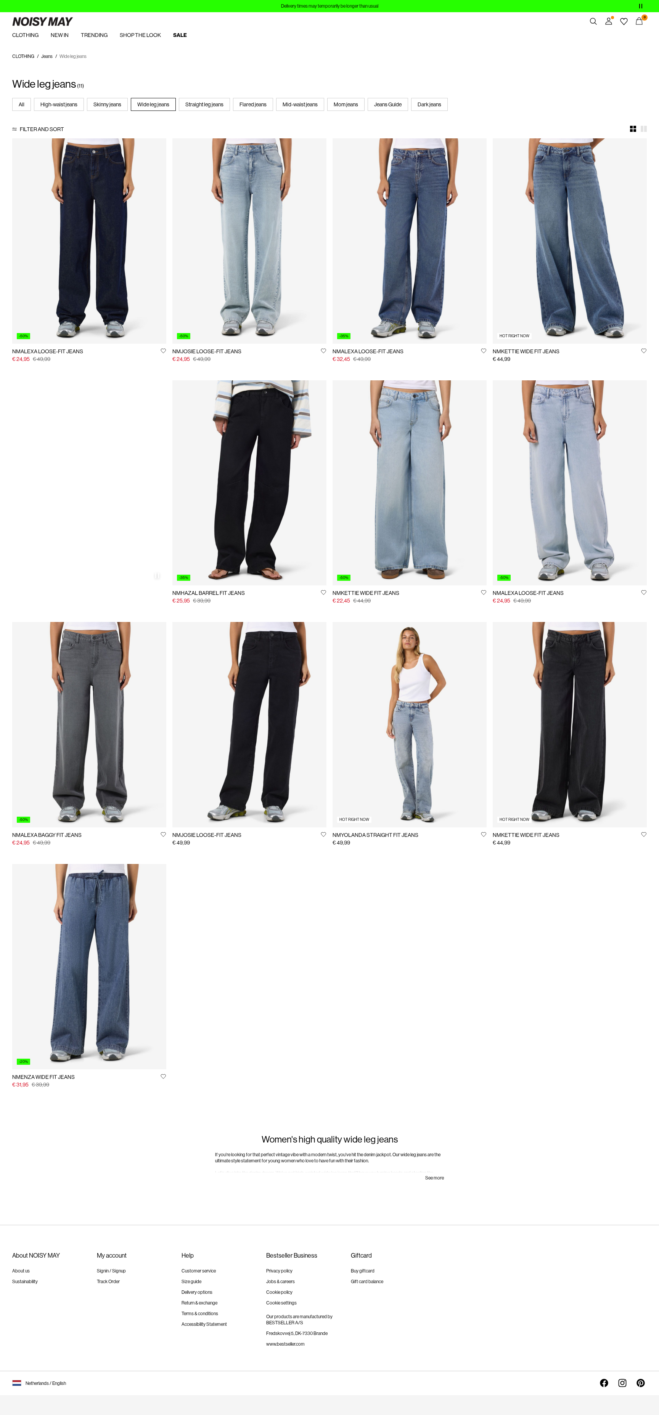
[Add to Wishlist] (163, 350)
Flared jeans (253, 104)
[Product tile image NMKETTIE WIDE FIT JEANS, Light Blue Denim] (410, 483)
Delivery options (197, 1292)
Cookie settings (281, 1303)
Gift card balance (367, 1281)
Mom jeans (346, 104)
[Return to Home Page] (42, 21)
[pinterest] (641, 1383)
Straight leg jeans (204, 104)
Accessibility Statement (204, 1324)
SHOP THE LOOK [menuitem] (140, 35)
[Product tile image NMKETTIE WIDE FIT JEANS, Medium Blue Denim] (570, 241)
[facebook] (604, 1383)
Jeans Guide (388, 104)
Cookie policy (279, 1292)
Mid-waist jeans (300, 104)
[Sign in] (608, 21)
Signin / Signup (111, 1271)
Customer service (199, 1271)
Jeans (47, 56)
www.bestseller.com (285, 1344)
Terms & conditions (200, 1313)
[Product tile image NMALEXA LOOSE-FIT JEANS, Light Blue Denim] (570, 483)
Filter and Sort (42, 129)
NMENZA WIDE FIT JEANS (43, 1077)
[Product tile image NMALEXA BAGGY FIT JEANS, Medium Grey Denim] (89, 724)
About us (21, 1271)
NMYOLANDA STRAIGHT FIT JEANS (375, 835)
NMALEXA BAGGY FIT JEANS (47, 835)
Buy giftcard (363, 1271)
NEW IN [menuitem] (60, 35)
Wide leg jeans (153, 104)
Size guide (191, 1281)
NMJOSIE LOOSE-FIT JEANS (206, 351)
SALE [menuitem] (180, 35)
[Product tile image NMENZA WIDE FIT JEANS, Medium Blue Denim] (89, 966)
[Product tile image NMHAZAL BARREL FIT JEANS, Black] (249, 483)
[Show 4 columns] (633, 129)
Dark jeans (429, 104)
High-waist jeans (58, 104)
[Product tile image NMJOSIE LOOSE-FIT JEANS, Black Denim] (249, 724)
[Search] (593, 21)
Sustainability (25, 1281)
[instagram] (622, 1383)
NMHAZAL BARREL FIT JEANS (208, 593)
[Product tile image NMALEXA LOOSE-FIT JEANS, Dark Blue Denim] (89, 241)
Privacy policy (279, 1271)
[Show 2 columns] (644, 129)
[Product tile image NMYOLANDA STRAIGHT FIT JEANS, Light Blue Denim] (410, 724)
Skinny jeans (107, 104)
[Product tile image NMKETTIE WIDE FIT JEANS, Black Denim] (570, 724)
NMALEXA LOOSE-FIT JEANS (47, 351)
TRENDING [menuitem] (94, 35)
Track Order (108, 1281)
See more (434, 1178)
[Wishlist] (624, 21)
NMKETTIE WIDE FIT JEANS (526, 351)
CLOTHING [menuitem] (25, 35)
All (21, 104)
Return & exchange (199, 1303)
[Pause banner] (641, 6)
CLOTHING (23, 56)
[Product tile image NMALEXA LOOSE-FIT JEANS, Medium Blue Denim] (410, 241)
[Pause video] (157, 575)
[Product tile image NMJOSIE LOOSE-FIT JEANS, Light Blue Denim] (249, 241)
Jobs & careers (280, 1281)
